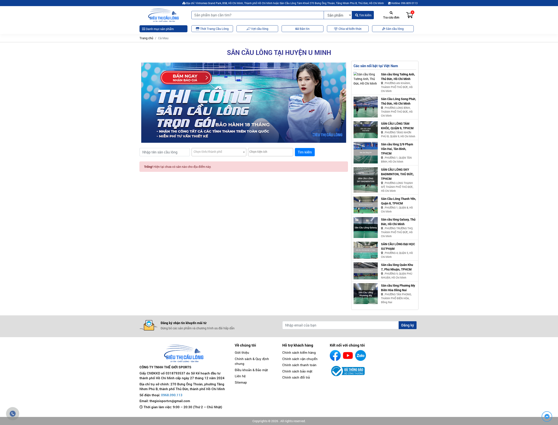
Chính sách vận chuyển (300, 359)
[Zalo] (360, 355)
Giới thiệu (242, 352)
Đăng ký (407, 325)
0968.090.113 (171, 395)
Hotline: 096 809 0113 (404, 3)
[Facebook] (335, 355)
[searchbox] (270, 152)
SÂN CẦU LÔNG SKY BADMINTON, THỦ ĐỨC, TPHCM (397, 174)
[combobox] (219, 152)
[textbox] (219, 151)
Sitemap (241, 382)
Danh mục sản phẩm (159, 29)
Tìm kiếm (364, 15)
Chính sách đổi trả (296, 377)
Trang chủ (146, 38)
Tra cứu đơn (391, 17)
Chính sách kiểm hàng (299, 352)
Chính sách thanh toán (299, 365)
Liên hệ (240, 376)
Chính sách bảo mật (297, 371)
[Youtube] (347, 355)
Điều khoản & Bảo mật (251, 370)
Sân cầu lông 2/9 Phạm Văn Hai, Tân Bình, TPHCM (397, 148)
